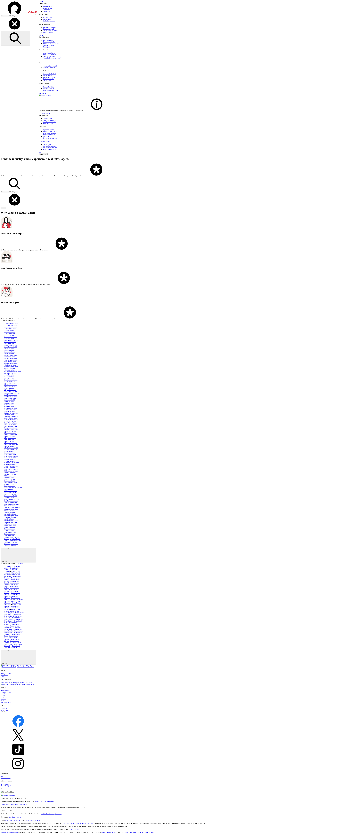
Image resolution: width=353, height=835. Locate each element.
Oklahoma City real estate (11, 462)
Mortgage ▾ (42, 93)
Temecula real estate (10, 532)
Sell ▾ (40, 61)
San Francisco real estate (11, 504)
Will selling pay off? (48, 88)
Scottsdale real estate (10, 517)
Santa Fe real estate (10, 511)
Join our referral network (50, 147)
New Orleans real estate (11, 456)
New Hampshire (9, 613)
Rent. (2, 776)
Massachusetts (8, 599)
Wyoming (7, 647)
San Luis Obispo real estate (12, 507)
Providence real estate (10, 482)
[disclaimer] (96, 176)
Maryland (7, 598)
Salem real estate (9, 497)
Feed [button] (40, 152)
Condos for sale (47, 8)
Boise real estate (9, 348)
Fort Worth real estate (10, 396)
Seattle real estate (9, 519)
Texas (6, 636)
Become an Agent (6, 673)
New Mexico (8, 616)
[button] (20, 8)
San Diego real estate (10, 502)
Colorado (7, 574)
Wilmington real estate (10, 542)
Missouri (6, 606)
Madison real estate (10, 433)
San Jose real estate (10, 506)
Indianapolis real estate (11, 413)
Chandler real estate (10, 361)
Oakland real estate (9, 461)
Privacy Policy (49, 801)
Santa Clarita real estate (11, 509)
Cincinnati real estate (10, 370)
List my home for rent (49, 53)
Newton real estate (9, 459)
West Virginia (8, 644)
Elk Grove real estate (10, 385)
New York (7, 617)
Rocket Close (5, 784)
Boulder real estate (9, 352)
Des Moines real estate (10, 380)
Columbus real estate (10, 375)
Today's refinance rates (49, 122)
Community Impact (6, 692)
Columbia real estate (10, 373)
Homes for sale (47, 6)
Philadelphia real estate (11, 471)
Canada (12, 795)
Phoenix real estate (9, 472)
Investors (3, 699)
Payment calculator (48, 130)
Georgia (6, 581)
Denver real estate (9, 378)
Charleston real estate (10, 363)
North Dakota (8, 621)
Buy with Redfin (47, 17)
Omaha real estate (9, 464)
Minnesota (7, 603)
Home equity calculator (49, 133)
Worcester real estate (10, 545)
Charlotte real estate (10, 365)
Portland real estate (9, 479)
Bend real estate (9, 343)
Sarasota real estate (9, 512)
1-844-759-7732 (74, 829)
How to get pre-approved (50, 138)
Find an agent (47, 80)
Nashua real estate (9, 453)
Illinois (6, 586)
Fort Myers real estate (10, 395)
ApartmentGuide (5, 778)
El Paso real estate (9, 383)
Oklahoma (7, 624)
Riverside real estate (10, 492)
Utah (5, 637)
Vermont (6, 639)
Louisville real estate (10, 431)
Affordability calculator (49, 27)
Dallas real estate (9, 376)
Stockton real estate (10, 527)
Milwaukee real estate (10, 443)
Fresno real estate (9, 401)
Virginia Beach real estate (11, 537)
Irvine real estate (9, 414)
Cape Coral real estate (10, 360)
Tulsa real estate (9, 535)
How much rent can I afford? (51, 43)
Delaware (7, 578)
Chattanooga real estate (11, 366)
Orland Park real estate (11, 466)
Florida (6, 579)
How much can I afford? (50, 131)
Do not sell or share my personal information (14, 804)
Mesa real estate (9, 439)
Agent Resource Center (49, 149)
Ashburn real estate (10, 330)
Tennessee (7, 634)
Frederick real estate (10, 398)
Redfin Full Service (48, 79)
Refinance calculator (49, 134)
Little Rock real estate (10, 426)
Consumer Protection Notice (32, 820)
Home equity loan (48, 123)
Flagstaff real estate (10, 390)
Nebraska (7, 609)
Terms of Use (38, 801)
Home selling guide (48, 87)
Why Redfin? (5, 690)
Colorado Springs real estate (12, 371)
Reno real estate (9, 489)
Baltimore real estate (10, 338)
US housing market (48, 32)
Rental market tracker (49, 42)
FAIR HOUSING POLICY (109, 832)
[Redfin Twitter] (18, 741)
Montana (7, 608)
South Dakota (8, 632)
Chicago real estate (9, 368)
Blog (2, 700)
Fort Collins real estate (10, 391)
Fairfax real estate (9, 388)
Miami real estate (9, 441)
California (7, 573)
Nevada (6, 611)
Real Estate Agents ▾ (45, 141)
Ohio (5, 622)
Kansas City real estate (11, 419)
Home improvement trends (50, 90)
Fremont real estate (9, 400)
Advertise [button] (3, 712)
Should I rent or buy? (49, 45)
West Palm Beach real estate (12, 540)
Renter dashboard (48, 40)
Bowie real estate (9, 353)
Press (2, 697)
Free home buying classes (50, 30)
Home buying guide (48, 29)
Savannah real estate (10, 514)
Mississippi (7, 604)
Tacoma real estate (9, 529)
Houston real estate (9, 411)
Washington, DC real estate (12, 539)
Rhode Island (8, 629)
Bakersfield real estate (10, 337)
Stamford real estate (10, 525)
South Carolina (8, 631)
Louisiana (7, 594)
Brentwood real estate (10, 355)
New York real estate (10, 458)
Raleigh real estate (9, 486)
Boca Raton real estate (10, 347)
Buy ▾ (41, 1)
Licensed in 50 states (88, 823)
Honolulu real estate (10, 410)
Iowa (5, 589)
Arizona (6, 569)
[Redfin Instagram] (18, 770)
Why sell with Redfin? (49, 74)
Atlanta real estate (9, 332)
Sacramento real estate (10, 496)
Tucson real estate (9, 534)
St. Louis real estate (10, 524)
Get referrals (4, 675)
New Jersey (7, 614)
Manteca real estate (9, 436)
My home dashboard (49, 67)
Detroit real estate (9, 381)
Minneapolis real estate (11, 444)
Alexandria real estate (10, 325)
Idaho (6, 584)
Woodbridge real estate (11, 544)
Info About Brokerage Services (14, 820)
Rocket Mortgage (6, 786)
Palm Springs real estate (11, 469)
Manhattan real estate (10, 434)
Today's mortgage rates (49, 120)
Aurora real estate (9, 333)
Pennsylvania (8, 627)
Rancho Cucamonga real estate (13, 487)
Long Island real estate (10, 428)
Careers (3, 676)
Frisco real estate (9, 403)
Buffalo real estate (9, 357)
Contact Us (4, 708)
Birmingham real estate (11, 345)
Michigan (7, 601)
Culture (3, 695)
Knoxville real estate (10, 421)
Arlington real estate (10, 328)
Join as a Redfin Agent (49, 146)
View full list (19, 563)
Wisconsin (7, 646)
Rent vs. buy (46, 136)
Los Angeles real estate (11, 429)
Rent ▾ (41, 35)
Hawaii (6, 583)
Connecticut (7, 576)
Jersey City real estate (10, 418)
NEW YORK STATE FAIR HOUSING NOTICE (139, 832)
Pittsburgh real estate (10, 474)
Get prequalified (47, 118)
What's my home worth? (50, 66)
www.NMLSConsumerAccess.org (71, 823)
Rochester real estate (10, 494)
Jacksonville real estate (11, 416)
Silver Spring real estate (11, 520)
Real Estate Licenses (15, 817)
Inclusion (3, 694)
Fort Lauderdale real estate (12, 393)
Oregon (6, 626)
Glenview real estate (10, 406)
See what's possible (44, 114)
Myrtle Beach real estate (11, 448)
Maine (6, 596)
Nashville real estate (10, 454)
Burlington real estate (10, 358)
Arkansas (7, 571)
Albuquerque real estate (11, 323)
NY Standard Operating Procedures (51, 814)
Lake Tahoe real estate (10, 423)
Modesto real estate (10, 446)
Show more (4, 561)
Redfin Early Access (49, 21)
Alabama (7, 566)
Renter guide (46, 47)
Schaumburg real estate (11, 515)
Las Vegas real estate (10, 424)
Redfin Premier (47, 19)
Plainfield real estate (10, 476)
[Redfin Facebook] (18, 727)
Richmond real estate (10, 491)
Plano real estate (9, 477)
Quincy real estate (9, 484)
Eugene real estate (9, 386)
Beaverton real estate (10, 342)
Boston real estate (9, 350)
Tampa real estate (9, 530)
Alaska (6, 568)
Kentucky (7, 593)
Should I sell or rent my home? (52, 58)
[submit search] (15, 38)
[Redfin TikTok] (18, 756)
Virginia (6, 641)
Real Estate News (6, 702)
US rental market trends (49, 56)
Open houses (46, 11)
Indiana (6, 588)
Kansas (6, 591)
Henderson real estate (10, 408)
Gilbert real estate (9, 405)
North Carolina (8, 619)
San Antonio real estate (11, 501)
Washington (7, 642)
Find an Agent (47, 144)
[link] (96, 110)
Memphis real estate (10, 438)
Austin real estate (9, 335)
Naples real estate (9, 451)
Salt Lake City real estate (11, 499)
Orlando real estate (9, 467)
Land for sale (46, 9)
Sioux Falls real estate (10, 522)
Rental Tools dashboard (49, 54)
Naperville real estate (10, 449)
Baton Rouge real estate (11, 340)
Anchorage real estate (10, 327)
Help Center (4, 710)
